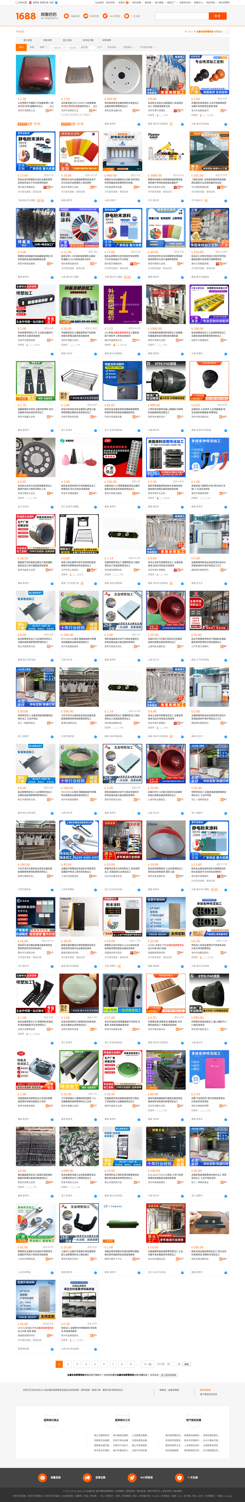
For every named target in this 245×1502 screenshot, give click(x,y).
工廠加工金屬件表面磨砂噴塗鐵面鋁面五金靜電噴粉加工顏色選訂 (78, 1253)
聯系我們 (167, 1491)
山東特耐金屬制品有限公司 (158, 646)
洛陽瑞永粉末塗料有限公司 (114, 953)
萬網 (174, 1496)
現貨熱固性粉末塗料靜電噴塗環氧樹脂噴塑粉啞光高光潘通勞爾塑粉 (165, 258)
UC (180, 1496)
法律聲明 (119, 1491)
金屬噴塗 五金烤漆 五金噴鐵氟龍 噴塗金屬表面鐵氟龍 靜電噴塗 (208, 411)
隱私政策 (141, 1491)
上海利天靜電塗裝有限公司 (71, 876)
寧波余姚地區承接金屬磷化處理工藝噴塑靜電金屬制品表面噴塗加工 (78, 411)
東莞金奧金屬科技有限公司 (114, 110)
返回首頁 (154, 1375)
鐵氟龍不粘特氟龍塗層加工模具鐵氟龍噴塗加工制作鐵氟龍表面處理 (35, 564)
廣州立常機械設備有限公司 (201, 263)
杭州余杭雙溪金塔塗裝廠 (114, 876)
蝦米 (135, 1496)
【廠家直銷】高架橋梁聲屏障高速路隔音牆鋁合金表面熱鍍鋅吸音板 (208, 181)
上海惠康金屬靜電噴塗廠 (144, 1435)
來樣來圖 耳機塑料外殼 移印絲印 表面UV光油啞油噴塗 (208, 487)
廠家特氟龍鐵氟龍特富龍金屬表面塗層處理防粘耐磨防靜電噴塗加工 (165, 1100)
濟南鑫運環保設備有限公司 (114, 187)
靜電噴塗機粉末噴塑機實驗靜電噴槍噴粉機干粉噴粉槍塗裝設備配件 (165, 181)
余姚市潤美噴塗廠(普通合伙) (71, 417)
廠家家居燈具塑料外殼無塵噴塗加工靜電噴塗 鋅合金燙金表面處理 (78, 487)
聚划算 (93, 1496)
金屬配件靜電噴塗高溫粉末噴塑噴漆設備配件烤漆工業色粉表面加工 (78, 870)
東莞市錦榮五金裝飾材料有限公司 (71, 187)
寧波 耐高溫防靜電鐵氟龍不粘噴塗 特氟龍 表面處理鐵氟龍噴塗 (122, 1023)
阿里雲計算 (144, 1496)
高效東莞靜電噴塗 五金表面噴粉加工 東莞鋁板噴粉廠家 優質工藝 (165, 870)
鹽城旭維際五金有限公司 (177, 1445)
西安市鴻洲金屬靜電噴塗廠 (126, 1440)
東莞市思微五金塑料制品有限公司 (158, 340)
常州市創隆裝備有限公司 (71, 646)
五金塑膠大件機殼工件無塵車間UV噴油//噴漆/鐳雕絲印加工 (35, 105)
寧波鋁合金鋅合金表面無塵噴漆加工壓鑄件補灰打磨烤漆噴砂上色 (35, 487)
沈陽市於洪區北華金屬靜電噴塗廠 (129, 1445)
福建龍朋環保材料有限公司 (158, 953)
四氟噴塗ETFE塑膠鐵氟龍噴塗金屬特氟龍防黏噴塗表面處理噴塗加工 (122, 487)
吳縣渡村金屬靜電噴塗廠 (106, 1440)
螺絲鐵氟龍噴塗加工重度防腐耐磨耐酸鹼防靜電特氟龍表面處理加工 (35, 1176)
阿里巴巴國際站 (35, 1496)
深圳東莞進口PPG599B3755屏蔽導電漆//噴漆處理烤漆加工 (78, 105)
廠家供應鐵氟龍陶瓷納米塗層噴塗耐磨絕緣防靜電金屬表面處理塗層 (165, 487)
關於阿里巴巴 (154, 1491)
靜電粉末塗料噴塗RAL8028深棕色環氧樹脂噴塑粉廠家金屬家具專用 (122, 947)
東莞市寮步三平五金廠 (114, 1259)
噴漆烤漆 (74, 115)
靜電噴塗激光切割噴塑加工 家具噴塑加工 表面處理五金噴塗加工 (122, 870)
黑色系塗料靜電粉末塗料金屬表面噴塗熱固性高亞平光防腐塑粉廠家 (35, 181)
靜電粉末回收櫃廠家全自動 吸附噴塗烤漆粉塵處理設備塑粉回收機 (122, 181)
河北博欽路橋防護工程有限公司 (201, 187)
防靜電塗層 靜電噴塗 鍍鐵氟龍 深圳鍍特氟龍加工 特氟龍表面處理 (165, 1023)
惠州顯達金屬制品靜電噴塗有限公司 (130, 1435)
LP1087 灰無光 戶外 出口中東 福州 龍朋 (166, 947)
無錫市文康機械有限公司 (201, 340)
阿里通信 (165, 1496)
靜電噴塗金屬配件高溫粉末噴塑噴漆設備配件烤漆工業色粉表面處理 (35, 1253)
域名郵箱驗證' (172, 1450)
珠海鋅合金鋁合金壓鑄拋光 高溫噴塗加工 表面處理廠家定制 (165, 105)
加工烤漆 (65, 115)
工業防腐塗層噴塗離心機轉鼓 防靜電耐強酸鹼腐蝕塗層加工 (165, 411)
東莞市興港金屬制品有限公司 (27, 263)
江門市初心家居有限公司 (71, 570)
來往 (194, 1496)
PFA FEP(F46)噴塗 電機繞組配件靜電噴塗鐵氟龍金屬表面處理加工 (78, 641)
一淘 (101, 1496)
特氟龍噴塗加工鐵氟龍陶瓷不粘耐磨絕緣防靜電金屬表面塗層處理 (78, 334)
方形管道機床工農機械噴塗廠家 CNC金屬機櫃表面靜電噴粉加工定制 (78, 1100)
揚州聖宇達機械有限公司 (27, 187)
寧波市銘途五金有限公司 (27, 493)
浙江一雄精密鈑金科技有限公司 (27, 723)
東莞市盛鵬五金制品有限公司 (27, 417)
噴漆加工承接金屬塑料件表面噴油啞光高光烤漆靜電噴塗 (208, 947)
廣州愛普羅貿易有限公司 (177, 1435)
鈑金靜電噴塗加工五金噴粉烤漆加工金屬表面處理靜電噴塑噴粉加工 (208, 334)
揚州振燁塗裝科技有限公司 (71, 263)
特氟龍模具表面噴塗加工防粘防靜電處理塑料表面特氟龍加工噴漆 (35, 1100)
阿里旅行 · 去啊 (112, 1496)
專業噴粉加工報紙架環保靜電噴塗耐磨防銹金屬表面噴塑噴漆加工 (122, 1176)
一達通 (219, 1496)
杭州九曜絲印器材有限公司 (216, 1440)
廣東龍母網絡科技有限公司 (197, 1435)
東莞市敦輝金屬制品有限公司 (114, 493)
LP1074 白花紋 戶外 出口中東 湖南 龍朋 (36, 1330)
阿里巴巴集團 (19, 1496)
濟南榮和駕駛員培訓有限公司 (179, 1440)
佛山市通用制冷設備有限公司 (27, 646)
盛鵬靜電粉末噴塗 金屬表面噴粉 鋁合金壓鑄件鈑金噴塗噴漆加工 (35, 411)
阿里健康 (209, 1496)
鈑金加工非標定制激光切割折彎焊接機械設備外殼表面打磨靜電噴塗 (208, 258)
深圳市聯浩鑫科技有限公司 (201, 417)
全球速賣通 (67, 1496)
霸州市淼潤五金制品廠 (158, 187)
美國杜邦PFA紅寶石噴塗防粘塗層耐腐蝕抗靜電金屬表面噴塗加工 (165, 641)
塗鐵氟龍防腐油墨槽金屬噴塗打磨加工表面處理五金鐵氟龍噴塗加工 (122, 1100)
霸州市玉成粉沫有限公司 (27, 953)
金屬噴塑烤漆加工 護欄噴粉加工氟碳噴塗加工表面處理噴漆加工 (122, 564)
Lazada (228, 1496)
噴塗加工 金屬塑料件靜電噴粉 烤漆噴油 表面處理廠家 (79, 1330)
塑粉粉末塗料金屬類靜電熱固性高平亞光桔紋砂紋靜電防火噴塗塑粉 (78, 181)
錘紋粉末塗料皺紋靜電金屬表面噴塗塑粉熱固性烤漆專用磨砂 (35, 947)
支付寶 (187, 1496)
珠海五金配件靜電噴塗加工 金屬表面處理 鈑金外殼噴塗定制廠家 (165, 564)
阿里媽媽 (126, 1496)
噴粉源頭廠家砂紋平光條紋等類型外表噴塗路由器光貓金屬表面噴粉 (122, 641)
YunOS (155, 1496)
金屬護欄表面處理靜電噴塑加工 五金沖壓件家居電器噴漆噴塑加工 (165, 1253)
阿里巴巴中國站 (52, 1496)
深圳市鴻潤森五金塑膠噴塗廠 (27, 110)
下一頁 (147, 1364)
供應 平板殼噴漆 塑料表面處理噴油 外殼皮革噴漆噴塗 (208, 1100)
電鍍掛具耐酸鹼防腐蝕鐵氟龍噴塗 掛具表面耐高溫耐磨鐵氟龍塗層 (35, 258)
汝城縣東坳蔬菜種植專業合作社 (218, 1445)
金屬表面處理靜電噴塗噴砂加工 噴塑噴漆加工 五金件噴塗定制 (208, 1176)
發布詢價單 (205, 1390)
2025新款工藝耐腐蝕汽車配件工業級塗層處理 (122, 334)
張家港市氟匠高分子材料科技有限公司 (158, 417)
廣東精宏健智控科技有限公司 (201, 570)
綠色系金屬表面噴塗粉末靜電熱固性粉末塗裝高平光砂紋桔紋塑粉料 (208, 870)
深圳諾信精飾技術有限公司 (114, 570)
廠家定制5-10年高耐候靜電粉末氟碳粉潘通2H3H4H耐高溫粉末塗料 (78, 258)
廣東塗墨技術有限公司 (71, 953)
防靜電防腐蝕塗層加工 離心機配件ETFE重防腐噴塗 (209, 1023)
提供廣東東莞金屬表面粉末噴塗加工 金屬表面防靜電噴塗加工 (122, 105)
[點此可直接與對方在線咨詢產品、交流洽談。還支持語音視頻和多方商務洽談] (139, 124)
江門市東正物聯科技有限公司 (201, 646)
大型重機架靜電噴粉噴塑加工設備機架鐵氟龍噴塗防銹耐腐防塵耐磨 (165, 334)
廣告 (52, 106)
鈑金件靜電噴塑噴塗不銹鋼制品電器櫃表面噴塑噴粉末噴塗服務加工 (208, 641)
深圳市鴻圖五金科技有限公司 (71, 340)
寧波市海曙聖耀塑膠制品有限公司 (71, 493)
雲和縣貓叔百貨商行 (194, 1450)
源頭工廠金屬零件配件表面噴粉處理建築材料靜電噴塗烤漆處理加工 (78, 564)
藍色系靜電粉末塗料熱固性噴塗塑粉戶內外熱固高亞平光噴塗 (122, 258)
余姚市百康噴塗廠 (26, 340)
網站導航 (177, 1491)
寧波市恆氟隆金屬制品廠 (114, 417)
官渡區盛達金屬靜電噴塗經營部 (147, 1440)
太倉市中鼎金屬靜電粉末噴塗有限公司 (150, 1450)
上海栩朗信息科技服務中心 (197, 1445)
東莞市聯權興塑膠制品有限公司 (201, 493)
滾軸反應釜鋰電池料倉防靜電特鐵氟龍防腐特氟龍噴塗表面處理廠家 (122, 1253)
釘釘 (201, 1496)
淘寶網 (78, 1496)
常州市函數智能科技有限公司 (201, 110)
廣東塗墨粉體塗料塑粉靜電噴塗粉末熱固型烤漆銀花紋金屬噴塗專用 (78, 947)
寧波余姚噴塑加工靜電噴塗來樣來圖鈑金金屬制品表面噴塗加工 (78, 1023)
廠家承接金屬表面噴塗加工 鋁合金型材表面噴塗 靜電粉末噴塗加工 (208, 1253)
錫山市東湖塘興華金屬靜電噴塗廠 (148, 1445)
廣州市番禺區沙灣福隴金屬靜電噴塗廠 (131, 1450)
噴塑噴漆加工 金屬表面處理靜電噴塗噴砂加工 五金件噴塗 (35, 717)
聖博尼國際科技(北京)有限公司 (71, 723)
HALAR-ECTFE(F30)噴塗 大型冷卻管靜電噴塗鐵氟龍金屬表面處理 (165, 1176)
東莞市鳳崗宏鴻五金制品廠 (114, 646)
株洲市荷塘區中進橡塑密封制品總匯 (201, 1440)
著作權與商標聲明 (104, 1491)
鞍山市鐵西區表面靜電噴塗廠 (108, 1435)
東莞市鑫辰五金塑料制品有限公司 (27, 570)
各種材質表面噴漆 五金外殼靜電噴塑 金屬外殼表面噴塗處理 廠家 (208, 105)
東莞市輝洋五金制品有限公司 (158, 493)
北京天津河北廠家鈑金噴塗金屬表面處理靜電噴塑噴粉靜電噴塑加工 (78, 717)
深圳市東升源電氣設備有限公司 (158, 110)
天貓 (86, 1496)
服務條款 (130, 1491)
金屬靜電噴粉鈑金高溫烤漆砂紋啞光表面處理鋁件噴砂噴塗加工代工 (208, 564)
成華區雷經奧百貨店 (212, 1435)
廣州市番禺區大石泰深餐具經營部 (114, 340)
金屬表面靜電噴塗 (176, 1390)
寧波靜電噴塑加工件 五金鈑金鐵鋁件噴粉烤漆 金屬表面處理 (35, 334)
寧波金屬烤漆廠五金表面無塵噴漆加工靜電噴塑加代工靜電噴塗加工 (78, 1176)
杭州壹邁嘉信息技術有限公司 (217, 1450)
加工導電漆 (84, 115)
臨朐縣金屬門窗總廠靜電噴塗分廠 (110, 1445)
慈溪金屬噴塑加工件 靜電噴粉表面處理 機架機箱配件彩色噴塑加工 (35, 1023)
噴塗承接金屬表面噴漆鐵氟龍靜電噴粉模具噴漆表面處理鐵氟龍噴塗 (122, 411)
